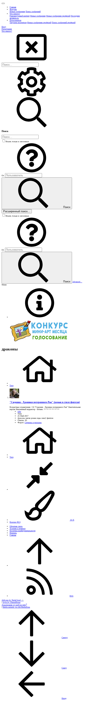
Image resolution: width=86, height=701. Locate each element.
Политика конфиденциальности (22, 531)
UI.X (72, 520)
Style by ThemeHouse (11, 602)
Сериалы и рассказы (33, 422)
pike (19, 411)
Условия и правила (17, 528)
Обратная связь (16, 526)
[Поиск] (32, 96)
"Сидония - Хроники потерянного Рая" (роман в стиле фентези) (45, 402)
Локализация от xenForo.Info (14, 605)
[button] (3, 3)
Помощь (13, 533)
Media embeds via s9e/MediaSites (16, 607)
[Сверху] (40, 565)
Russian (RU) (15, 522)
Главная (13, 535)
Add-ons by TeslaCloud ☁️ (13, 600)
